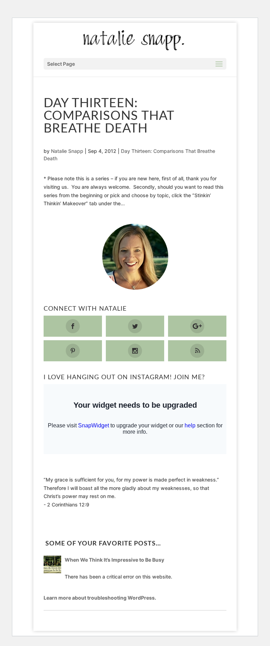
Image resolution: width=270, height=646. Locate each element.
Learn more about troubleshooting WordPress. (100, 598)
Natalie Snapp (67, 151)
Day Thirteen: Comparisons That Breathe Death (109, 116)
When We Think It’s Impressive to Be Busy (114, 560)
